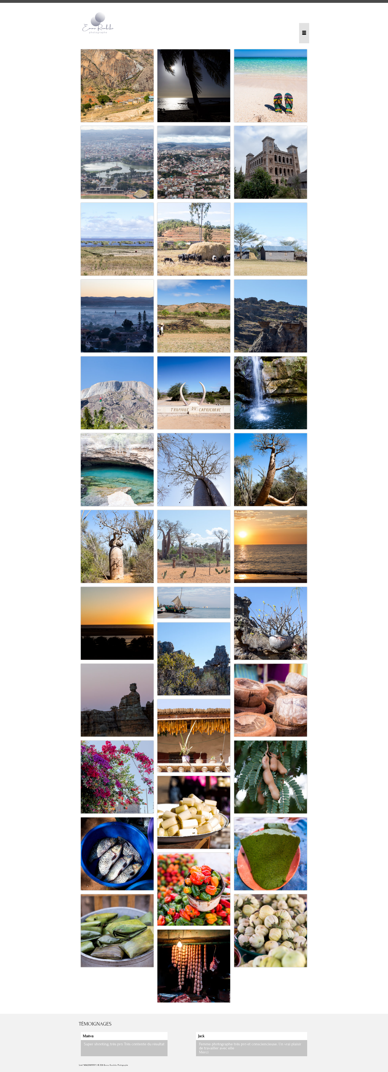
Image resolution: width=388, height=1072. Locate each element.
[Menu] (304, 33)
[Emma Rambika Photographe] (115, 23)
